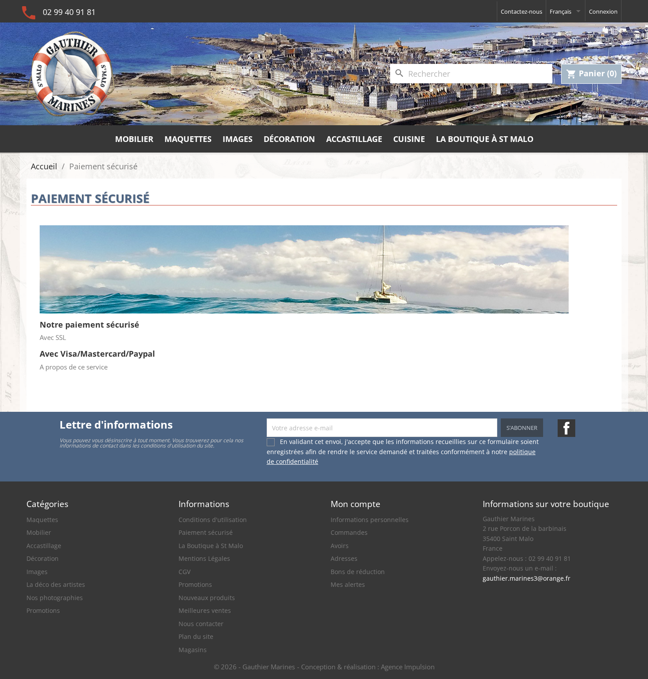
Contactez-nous (521, 11)
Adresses (344, 558)
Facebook (566, 428)
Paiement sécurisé (206, 532)
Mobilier (134, 139)
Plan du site (196, 636)
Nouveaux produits (207, 597)
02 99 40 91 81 (69, 12)
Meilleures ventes (205, 610)
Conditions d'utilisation (213, 519)
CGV (184, 571)
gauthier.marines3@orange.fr (526, 578)
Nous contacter (201, 623)
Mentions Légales (204, 558)
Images (238, 139)
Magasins (193, 649)
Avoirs (340, 545)
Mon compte (355, 504)
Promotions (43, 610)
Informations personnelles (370, 519)
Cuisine (409, 139)
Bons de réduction (358, 571)
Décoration (289, 139)
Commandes (349, 532)
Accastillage (354, 139)
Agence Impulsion (408, 666)
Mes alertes (348, 584)
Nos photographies (54, 597)
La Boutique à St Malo (484, 139)
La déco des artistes (55, 584)
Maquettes (188, 139)
